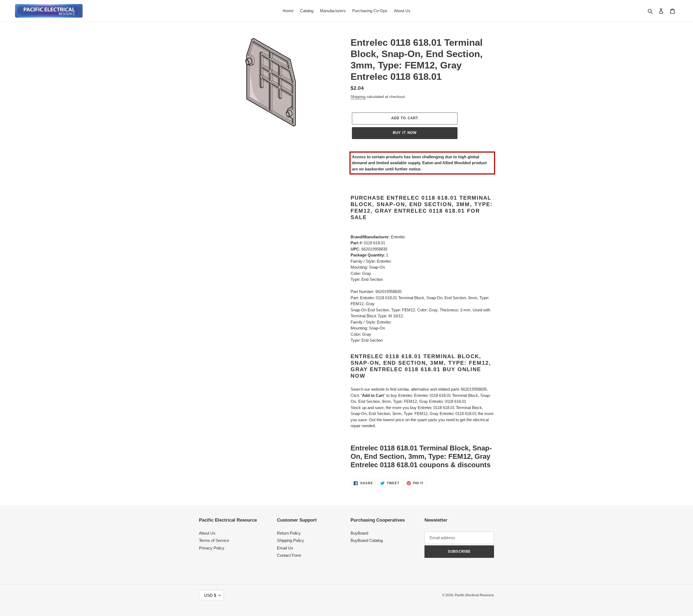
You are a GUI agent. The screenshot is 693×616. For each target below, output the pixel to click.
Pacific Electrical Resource (474, 595)
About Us (207, 533)
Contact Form (289, 555)
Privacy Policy (211, 548)
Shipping (358, 96)
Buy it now (405, 133)
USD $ (210, 595)
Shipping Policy (290, 540)
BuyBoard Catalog (367, 540)
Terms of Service (214, 540)
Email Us (285, 548)
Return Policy (289, 533)
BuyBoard (359, 533)
